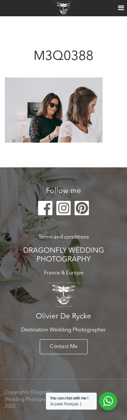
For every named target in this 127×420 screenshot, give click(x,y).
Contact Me (64, 346)
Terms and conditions (63, 237)
